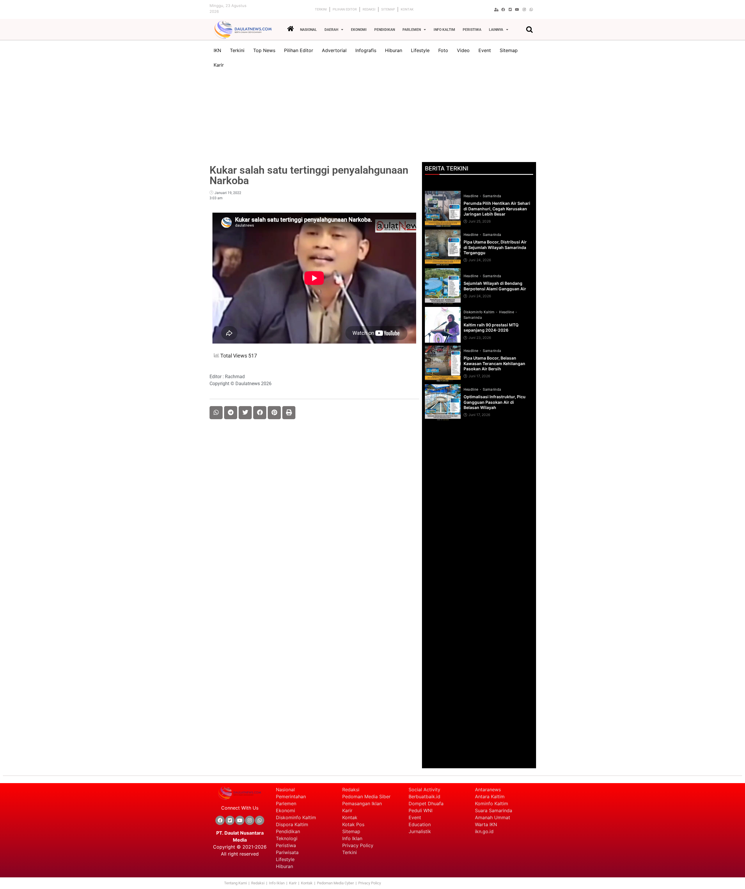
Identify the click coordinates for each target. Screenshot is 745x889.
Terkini (321, 9)
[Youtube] (517, 9)
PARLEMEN (411, 30)
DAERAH (331, 30)
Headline (471, 196)
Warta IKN (486, 824)
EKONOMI (359, 30)
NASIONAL (308, 30)
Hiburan (393, 50)
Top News (264, 50)
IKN (217, 50)
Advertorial (334, 50)
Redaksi (369, 9)
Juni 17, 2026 (479, 376)
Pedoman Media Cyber (336, 883)
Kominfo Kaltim (491, 803)
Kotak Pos (353, 824)
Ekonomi (285, 810)
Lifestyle (420, 50)
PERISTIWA (472, 30)
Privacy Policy (357, 845)
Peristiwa (286, 845)
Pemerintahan (291, 796)
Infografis (365, 50)
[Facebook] (503, 9)
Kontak (407, 9)
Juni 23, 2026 (480, 337)
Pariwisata (287, 852)
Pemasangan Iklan (362, 803)
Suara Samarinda (493, 810)
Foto (443, 50)
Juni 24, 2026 (480, 260)
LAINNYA (496, 30)
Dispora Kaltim (292, 824)
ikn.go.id (484, 831)
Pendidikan (288, 831)
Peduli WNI (420, 810)
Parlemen (286, 803)
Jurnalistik (420, 831)
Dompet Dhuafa (426, 803)
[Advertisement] (372, 118)
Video (463, 50)
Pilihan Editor (345, 9)
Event (484, 50)
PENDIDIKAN (384, 30)
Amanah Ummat (492, 817)
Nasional (285, 789)
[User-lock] (496, 9)
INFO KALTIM (444, 30)
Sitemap (388, 9)
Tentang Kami (235, 883)
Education (420, 824)
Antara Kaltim (490, 796)
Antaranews (488, 789)
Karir (219, 65)
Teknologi (286, 838)
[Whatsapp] (531, 9)
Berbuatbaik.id (424, 796)
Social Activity (424, 789)
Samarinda (492, 196)
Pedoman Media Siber (366, 796)
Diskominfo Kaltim (480, 312)
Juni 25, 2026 (480, 221)
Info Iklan (352, 838)
